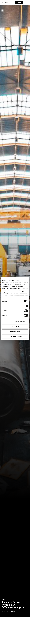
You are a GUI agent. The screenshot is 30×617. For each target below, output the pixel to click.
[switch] (26, 306)
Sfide (3, 599)
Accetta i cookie (15, 326)
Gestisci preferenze (20, 321)
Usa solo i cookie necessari (15, 336)
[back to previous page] (2, 11)
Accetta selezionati (15, 331)
